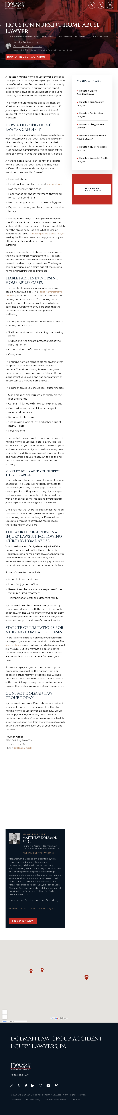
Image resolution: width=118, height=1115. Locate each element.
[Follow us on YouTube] (48, 1085)
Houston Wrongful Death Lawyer (92, 160)
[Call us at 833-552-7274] (101, 5)
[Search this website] (91, 5)
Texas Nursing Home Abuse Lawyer (57, 36)
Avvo (33, 908)
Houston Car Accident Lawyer (90, 115)
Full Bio (13, 908)
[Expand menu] (110, 5)
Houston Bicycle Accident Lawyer (87, 92)
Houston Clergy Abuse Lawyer (90, 126)
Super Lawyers (47, 908)
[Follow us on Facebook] (26, 1085)
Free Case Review (23, 921)
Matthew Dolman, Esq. (27, 46)
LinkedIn (24, 908)
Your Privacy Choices (55, 1099)
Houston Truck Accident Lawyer (91, 148)
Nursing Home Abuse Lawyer (26, 36)
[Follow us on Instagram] (40, 1085)
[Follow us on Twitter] (19, 1085)
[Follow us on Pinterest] (57, 1085)
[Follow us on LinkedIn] (32, 1085)
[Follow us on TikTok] (11, 1085)
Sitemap (75, 1099)
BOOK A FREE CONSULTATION (26, 56)
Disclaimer (15, 1099)
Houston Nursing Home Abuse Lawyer (91, 137)
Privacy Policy (33, 1099)
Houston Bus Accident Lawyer (90, 104)
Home (8, 36)
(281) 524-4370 (23, 747)
